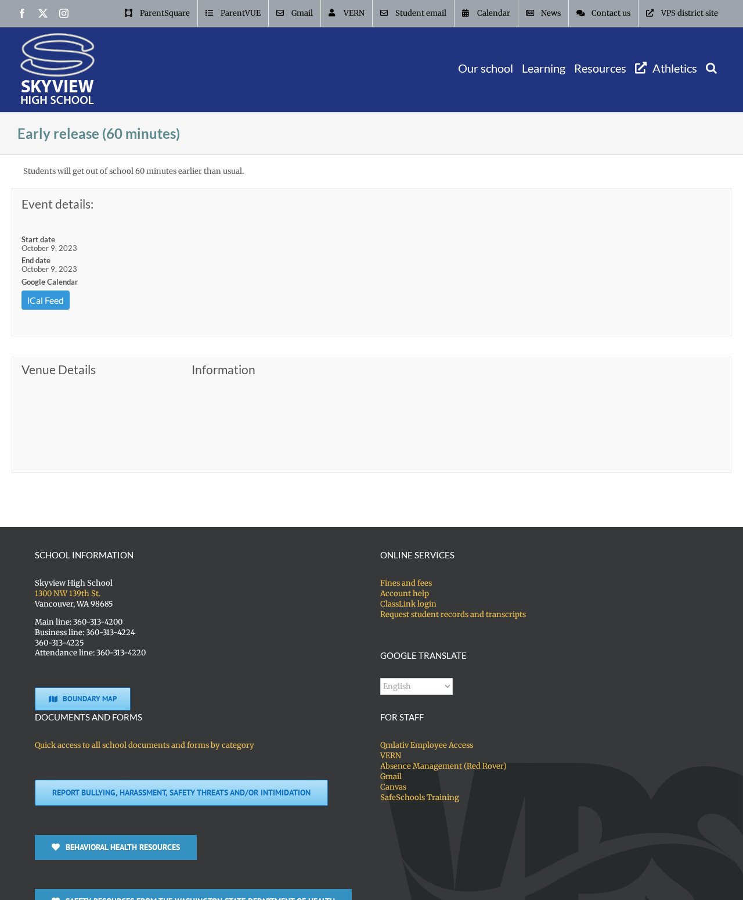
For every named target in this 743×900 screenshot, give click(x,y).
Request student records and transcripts (453, 614)
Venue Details (58, 370)
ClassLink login (408, 604)
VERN (390, 756)
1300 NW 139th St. (67, 593)
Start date (38, 239)
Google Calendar (49, 281)
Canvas (393, 787)
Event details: (57, 203)
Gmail (391, 776)
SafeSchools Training (419, 797)
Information (223, 370)
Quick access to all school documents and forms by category (144, 745)
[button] (711, 67)
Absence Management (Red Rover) (443, 766)
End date (36, 260)
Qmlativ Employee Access (426, 745)
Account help (404, 593)
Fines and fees (406, 583)
